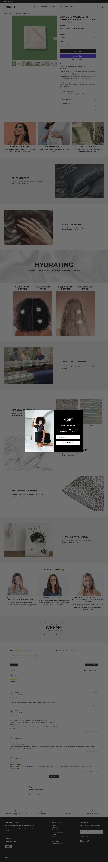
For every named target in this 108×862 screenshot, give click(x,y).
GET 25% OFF (68, 443)
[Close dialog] (80, 411)
